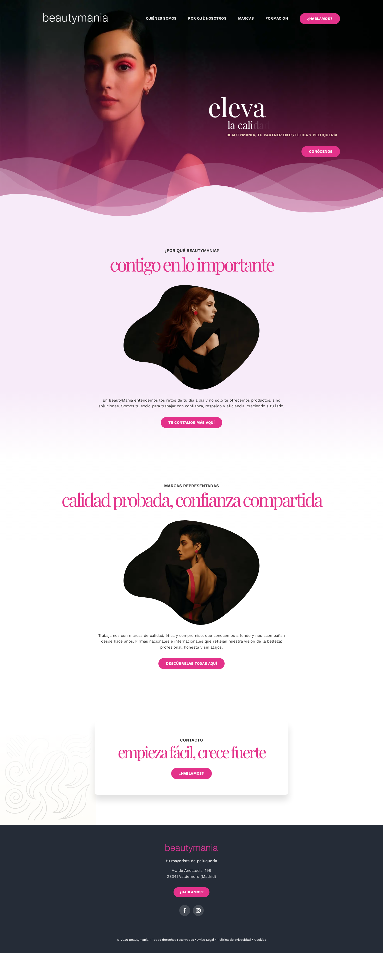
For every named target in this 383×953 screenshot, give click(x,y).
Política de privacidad (234, 940)
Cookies (260, 940)
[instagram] (198, 910)
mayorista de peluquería (194, 860)
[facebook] (184, 910)
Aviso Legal (205, 940)
